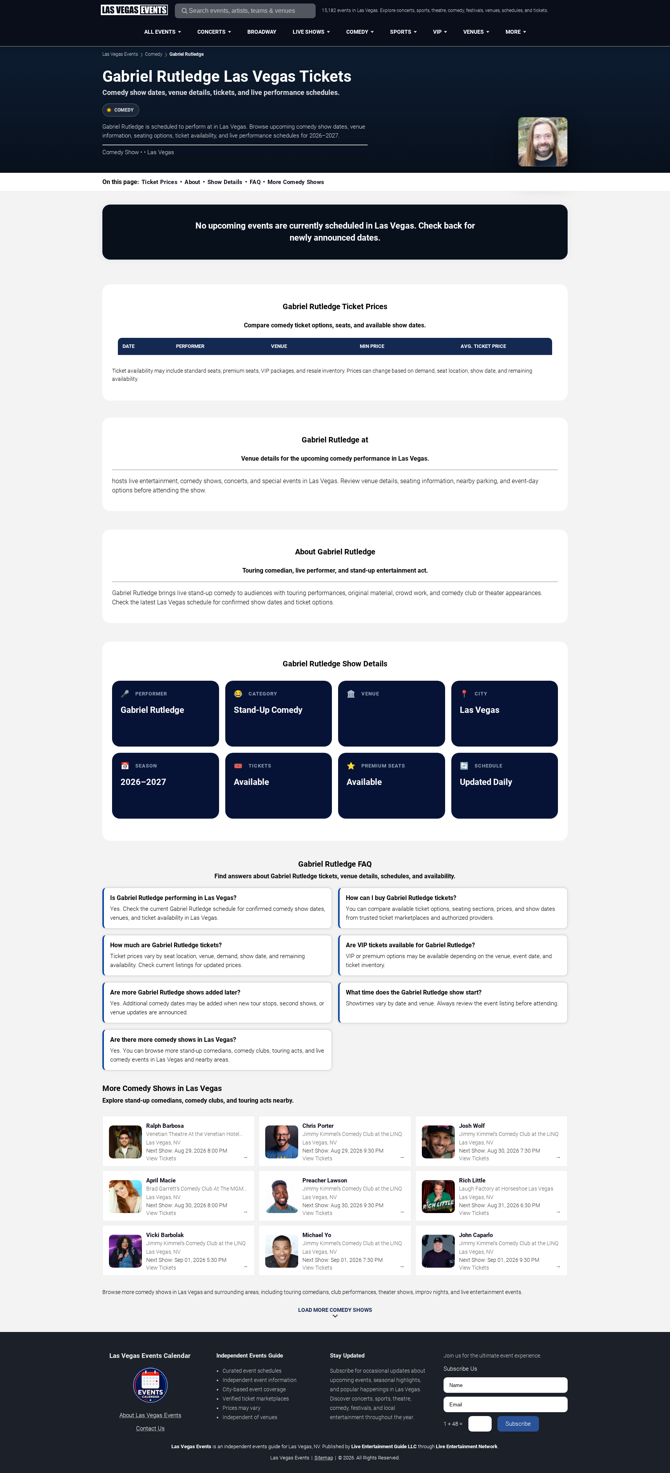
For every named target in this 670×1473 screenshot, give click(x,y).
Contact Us (150, 1428)
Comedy (357, 32)
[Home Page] (134, 10)
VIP (437, 32)
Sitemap (323, 1458)
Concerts (211, 32)
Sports (400, 32)
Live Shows (309, 32)
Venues (473, 32)
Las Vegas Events (120, 54)
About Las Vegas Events (150, 1415)
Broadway (261, 32)
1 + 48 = (453, 1424)
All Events (160, 32)
